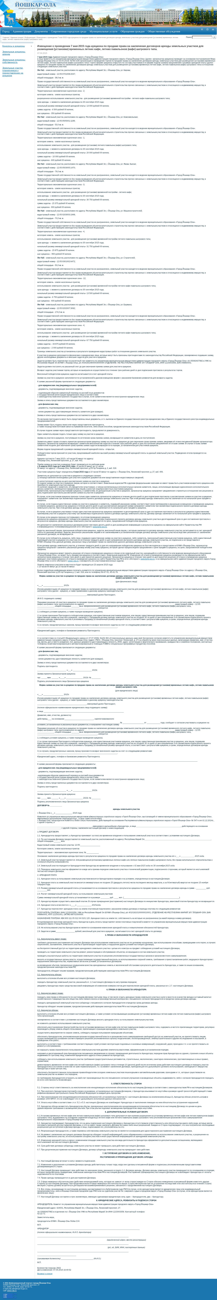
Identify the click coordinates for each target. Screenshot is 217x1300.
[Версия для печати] (207, 31)
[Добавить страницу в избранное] (201, 31)
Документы (41, 31)
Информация (30, 37)
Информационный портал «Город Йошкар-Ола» (34, 8)
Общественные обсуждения (164, 31)
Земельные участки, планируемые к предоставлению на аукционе (12, 72)
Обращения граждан (133, 31)
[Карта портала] (213, 31)
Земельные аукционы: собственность (14, 61)
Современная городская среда (68, 31)
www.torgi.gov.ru (100, 527)
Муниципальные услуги (103, 31)
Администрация (22, 31)
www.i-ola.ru (73, 561)
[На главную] (10, 26)
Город (6, 31)
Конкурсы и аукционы (13, 46)
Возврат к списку (44, 1274)
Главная (6, 37)
